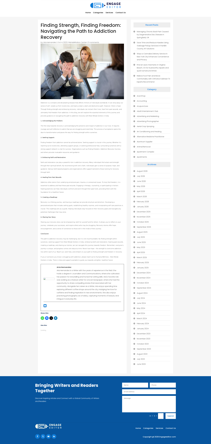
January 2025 (143, 267)
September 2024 (144, 288)
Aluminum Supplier (144, 141)
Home (88, 12)
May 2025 (141, 247)
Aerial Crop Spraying (145, 126)
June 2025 (141, 242)
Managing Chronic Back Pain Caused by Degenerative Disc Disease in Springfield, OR (153, 34)
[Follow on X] (43, 436)
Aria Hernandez (49, 42)
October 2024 (143, 283)
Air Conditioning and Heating (149, 131)
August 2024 (142, 293)
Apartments (142, 157)
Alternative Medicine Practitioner (150, 136)
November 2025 (143, 217)
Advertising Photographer (148, 121)
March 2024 (142, 318)
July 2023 (141, 359)
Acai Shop (141, 96)
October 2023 (143, 344)
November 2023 (143, 338)
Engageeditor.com (167, 437)
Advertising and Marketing (148, 116)
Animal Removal (143, 146)
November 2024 (143, 278)
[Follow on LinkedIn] (54, 436)
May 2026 (141, 186)
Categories (98, 12)
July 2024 (141, 298)
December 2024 (143, 272)
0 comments (93, 42)
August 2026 (142, 171)
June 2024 (141, 303)
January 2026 (143, 206)
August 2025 (142, 232)
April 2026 (141, 191)
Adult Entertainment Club (147, 111)
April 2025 (141, 252)
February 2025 (143, 262)
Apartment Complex (145, 152)
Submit (170, 416)
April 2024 (141, 313)
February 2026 (143, 201)
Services (109, 12)
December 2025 (143, 211)
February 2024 (143, 323)
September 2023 (144, 349)
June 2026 (141, 181)
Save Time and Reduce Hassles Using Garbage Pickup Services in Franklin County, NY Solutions (152, 45)
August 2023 (142, 354)
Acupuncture (142, 106)
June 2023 (141, 364)
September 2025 (144, 227)
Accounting (142, 101)
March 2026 (142, 196)
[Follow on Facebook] (37, 436)
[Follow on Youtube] (48, 436)
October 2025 (143, 222)
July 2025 (141, 237)
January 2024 (143, 328)
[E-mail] (45, 306)
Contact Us (121, 12)
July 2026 (141, 176)
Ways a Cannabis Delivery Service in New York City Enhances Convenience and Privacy (153, 56)
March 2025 (142, 257)
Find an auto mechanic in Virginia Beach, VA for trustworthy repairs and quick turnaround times (153, 68)
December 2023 (143, 333)
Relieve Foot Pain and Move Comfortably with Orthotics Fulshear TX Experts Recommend (153, 79)
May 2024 (141, 308)
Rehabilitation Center (78, 42)
